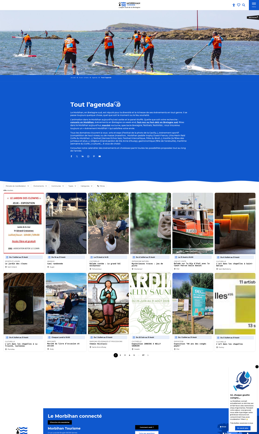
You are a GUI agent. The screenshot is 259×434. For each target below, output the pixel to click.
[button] (243, 5)
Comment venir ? (147, 427)
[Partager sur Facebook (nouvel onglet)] (71, 156)
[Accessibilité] (234, 5)
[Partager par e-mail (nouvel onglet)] (100, 156)
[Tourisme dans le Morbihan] (129, 5)
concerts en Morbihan (82, 122)
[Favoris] (239, 5)
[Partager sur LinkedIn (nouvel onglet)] (83, 156)
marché (106, 125)
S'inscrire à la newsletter (60, 422)
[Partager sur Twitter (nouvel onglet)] (77, 156)
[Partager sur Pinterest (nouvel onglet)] (94, 156)
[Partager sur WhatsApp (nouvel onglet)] (88, 156)
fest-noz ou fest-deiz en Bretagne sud (157, 122)
